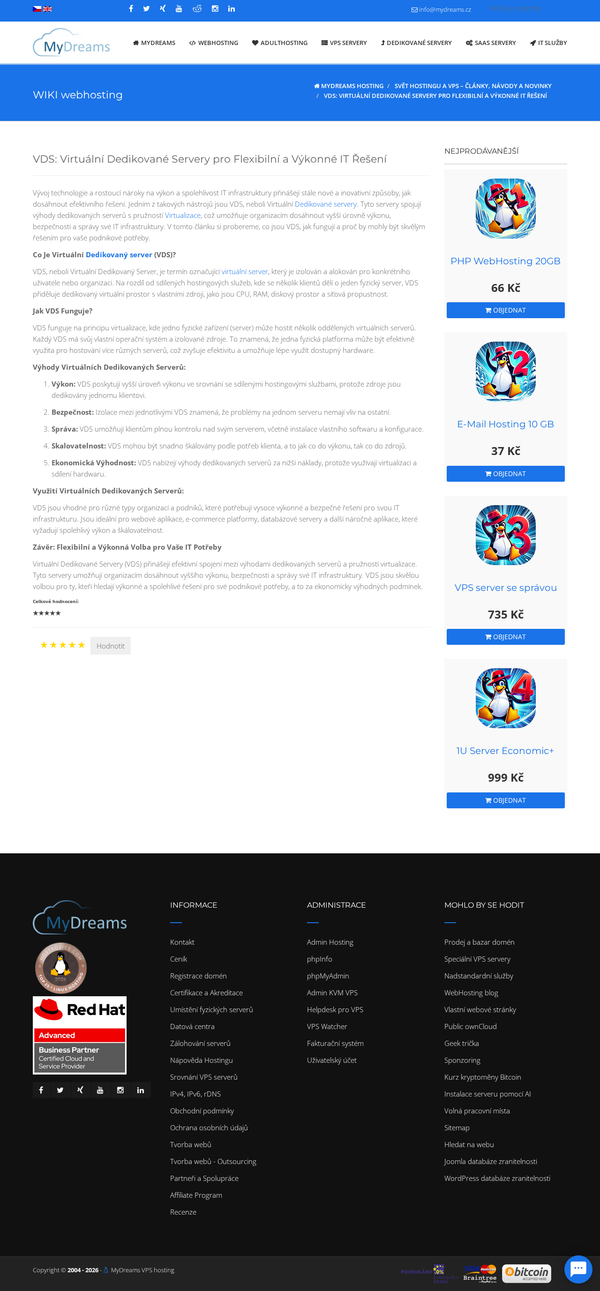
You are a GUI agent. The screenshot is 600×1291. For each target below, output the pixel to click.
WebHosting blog (471, 992)
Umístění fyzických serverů (211, 1009)
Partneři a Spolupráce (204, 1178)
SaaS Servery (495, 42)
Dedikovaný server (119, 254)
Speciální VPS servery (477, 958)
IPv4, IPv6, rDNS (195, 1093)
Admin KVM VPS (332, 992)
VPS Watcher (327, 1026)
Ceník (178, 958)
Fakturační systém (335, 1043)
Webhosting (218, 42)
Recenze (183, 1211)
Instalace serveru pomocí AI (487, 1093)
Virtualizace (183, 215)
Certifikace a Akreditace (206, 992)
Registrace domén (198, 975)
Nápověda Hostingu (201, 1060)
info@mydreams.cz (445, 9)
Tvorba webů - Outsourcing (213, 1161)
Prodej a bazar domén (479, 942)
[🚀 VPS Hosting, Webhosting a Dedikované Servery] (71, 43)
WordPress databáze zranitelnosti (497, 1178)
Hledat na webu (469, 1144)
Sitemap (457, 1127)
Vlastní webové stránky (480, 1009)
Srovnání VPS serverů (204, 1077)
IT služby (552, 42)
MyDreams (158, 42)
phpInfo (319, 958)
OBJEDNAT (508, 310)
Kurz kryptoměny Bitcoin (482, 1077)
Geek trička (461, 1043)
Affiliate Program (196, 1195)
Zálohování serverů (200, 1043)
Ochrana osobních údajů (209, 1127)
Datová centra (192, 1026)
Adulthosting (284, 42)
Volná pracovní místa (477, 1110)
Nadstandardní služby (478, 975)
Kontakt (182, 942)
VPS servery (348, 42)
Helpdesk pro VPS (335, 1009)
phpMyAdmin (328, 975)
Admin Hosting (330, 942)
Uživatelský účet (332, 1060)
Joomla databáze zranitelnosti (490, 1161)
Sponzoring (462, 1060)
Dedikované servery (419, 42)
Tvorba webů (190, 1144)
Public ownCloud (470, 1026)
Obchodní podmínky (202, 1110)
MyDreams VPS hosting (142, 1270)
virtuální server (245, 271)
